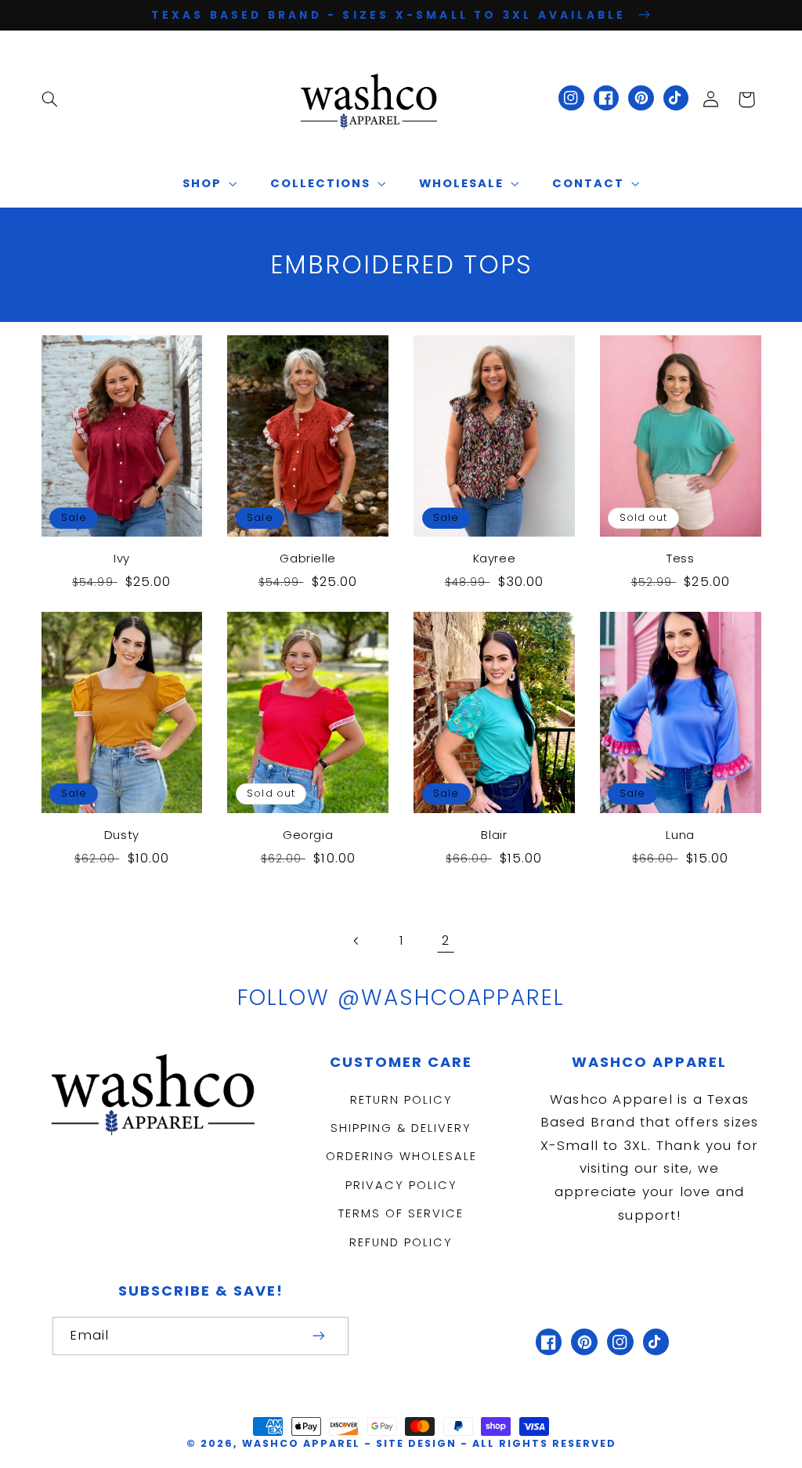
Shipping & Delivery (401, 1128)
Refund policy (401, 1242)
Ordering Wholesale (401, 1156)
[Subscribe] (320, 1336)
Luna (680, 835)
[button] (49, 99)
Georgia (308, 835)
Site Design (416, 1443)
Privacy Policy (401, 1185)
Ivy (122, 558)
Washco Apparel (303, 1443)
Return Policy (401, 1100)
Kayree (494, 558)
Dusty (121, 835)
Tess (680, 558)
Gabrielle (307, 558)
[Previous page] (356, 941)
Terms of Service (401, 1213)
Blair (494, 835)
